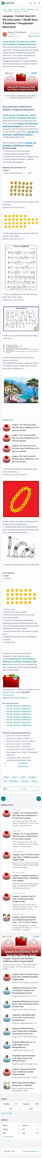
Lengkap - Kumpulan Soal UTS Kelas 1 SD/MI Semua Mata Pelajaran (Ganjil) (24, 898)
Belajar (7, 777)
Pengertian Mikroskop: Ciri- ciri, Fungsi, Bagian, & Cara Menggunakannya (24, 1044)
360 (10, 1109)
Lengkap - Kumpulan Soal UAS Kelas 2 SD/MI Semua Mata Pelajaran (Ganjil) (24, 1071)
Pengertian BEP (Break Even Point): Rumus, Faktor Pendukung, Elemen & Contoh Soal (25, 1003)
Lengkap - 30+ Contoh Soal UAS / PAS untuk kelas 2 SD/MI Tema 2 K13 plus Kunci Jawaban (25, 448)
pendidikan (33, 777)
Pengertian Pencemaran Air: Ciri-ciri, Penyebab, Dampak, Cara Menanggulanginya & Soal (24, 990)
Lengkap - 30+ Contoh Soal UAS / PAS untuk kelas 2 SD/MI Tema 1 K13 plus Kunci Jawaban (25, 459)
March (5, 1125)
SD (5, 781)
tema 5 (35, 781)
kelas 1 (15, 777)
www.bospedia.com (21, 698)
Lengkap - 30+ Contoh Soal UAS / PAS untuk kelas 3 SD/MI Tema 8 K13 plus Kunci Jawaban (26, 836)
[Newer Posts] (39, 798)
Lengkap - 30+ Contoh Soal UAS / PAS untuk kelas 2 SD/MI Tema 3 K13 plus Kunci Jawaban (25, 438)
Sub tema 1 (25, 781)
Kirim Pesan (23, 766)
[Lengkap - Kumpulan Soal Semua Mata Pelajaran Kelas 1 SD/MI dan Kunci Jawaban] (6, 879)
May (4, 1133)
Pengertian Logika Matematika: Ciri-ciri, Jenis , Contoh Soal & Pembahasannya (24, 1017)
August (5, 1129)
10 (16, 1104)
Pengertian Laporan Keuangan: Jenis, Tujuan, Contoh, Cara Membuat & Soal (23, 1058)
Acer (31, 1109)
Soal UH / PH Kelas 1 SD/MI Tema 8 (18, 725)
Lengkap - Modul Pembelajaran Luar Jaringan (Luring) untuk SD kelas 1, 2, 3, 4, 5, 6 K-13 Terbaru (25, 919)
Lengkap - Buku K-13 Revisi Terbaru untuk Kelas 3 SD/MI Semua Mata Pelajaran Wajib (25, 976)
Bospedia (8, 3)
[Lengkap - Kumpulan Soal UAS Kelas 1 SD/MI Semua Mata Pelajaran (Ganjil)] (21, 956)
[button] (34, 36)
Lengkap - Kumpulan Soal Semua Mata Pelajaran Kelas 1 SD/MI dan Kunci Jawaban (25, 878)
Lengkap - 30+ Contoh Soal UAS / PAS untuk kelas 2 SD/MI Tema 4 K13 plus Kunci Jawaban (25, 427)
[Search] (35, 3)
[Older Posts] (3, 798)
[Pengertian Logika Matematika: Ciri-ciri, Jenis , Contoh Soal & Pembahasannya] (7, 1021)
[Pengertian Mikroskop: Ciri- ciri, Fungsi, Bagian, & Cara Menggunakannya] (7, 1048)
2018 (37, 1104)
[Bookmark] (5, 789)
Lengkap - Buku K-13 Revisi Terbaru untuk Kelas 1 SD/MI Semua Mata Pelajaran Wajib (26, 857)
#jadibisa (6, 1104)
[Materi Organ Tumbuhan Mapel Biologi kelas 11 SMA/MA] (7, 1089)
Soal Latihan (14, 781)
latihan (23, 777)
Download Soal (8, 695)
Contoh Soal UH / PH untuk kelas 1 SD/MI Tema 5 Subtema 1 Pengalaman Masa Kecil (20, 661)
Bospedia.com (33, 1151)
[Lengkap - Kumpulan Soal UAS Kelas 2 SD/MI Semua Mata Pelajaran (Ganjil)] (7, 1075)
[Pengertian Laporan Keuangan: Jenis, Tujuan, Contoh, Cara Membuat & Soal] (7, 1062)
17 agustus (26, 1104)
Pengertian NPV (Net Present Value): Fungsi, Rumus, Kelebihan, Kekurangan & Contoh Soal (24, 1031)
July (23, 1129)
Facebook (23, 763)
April (23, 1133)
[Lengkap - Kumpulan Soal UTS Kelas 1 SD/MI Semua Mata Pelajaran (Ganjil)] (6, 900)
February (25, 1125)
